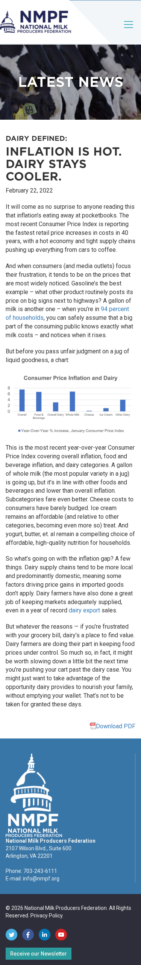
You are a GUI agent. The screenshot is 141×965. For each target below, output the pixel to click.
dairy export (84, 610)
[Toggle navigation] (129, 31)
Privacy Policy (46, 916)
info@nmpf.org (41, 879)
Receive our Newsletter (38, 954)
